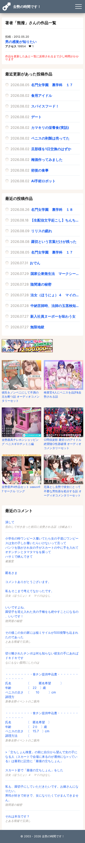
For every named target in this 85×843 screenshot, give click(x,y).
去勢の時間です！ (27, 6)
